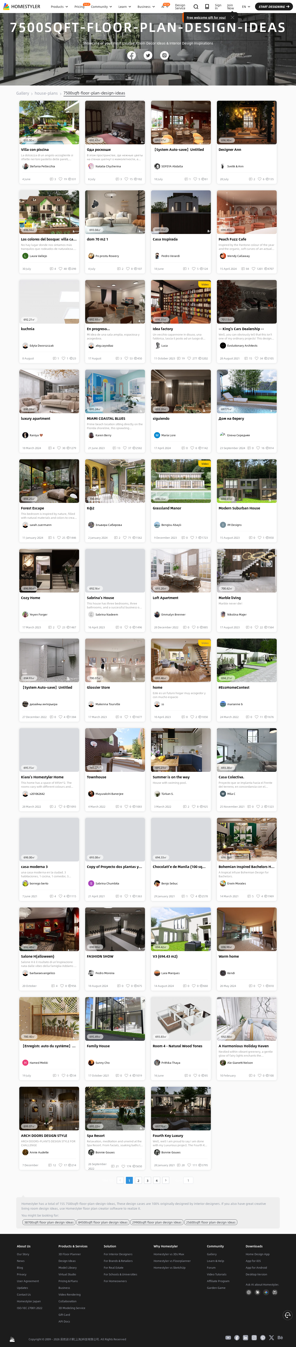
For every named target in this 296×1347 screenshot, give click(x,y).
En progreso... (98, 328)
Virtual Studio (67, 1274)
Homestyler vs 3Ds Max (169, 1254)
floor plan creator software (103, 1208)
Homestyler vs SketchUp (169, 1267)
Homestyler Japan (29, 1301)
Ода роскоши (99, 149)
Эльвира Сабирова (108, 525)
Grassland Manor (167, 508)
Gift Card (64, 1314)
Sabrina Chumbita (106, 883)
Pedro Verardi (170, 256)
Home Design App (258, 1254)
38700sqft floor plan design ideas (49, 1222)
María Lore (168, 435)
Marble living (230, 597)
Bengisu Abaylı (170, 525)
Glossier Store (98, 687)
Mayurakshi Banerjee (109, 794)
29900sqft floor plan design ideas (157, 1222)
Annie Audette (38, 1152)
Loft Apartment (165, 597)
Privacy (21, 1274)
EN (244, 6)
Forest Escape (32, 508)
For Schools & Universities (120, 1274)
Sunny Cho (102, 1062)
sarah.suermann (40, 525)
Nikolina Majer (236, 614)
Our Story (23, 1254)
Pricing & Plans (68, 1281)
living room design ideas (39, 1208)
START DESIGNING (272, 6)
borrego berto (38, 883)
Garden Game (216, 1288)
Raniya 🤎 (35, 435)
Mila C (230, 794)
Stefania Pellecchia (41, 166)
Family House (98, 1046)
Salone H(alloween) (37, 956)
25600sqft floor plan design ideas (211, 1222)
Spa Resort (96, 1135)
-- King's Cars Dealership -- (241, 328)
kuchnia (27, 328)
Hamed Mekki (38, 1062)
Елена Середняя (238, 435)
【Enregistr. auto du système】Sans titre (50, 1046)
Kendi (230, 973)
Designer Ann (230, 149)
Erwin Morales (236, 883)
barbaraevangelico (41, 973)
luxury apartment (35, 418)
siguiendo (161, 418)
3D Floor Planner (70, 1254)
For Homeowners (115, 1281)
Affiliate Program (218, 1281)
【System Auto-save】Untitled (178, 149)
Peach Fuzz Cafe (232, 239)
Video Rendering (70, 1294)
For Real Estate (114, 1267)
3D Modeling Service (72, 1308)
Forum (211, 1267)
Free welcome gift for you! (206, 17)
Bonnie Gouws (104, 1152)
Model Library (68, 1267)
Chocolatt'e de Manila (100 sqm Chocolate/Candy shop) (182, 866)
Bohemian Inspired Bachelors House (248, 866)
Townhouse (96, 777)
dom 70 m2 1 (97, 239)
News (20, 1261)
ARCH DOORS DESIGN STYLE (44, 1135)
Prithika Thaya (170, 1062)
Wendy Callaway (238, 256)
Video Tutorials (216, 1274)
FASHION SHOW (100, 956)
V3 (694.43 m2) (165, 956)
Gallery (22, 93)
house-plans (46, 93)
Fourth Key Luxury (168, 1135)
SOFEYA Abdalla (171, 166)
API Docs (64, 1321)
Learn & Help (215, 1261)
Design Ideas (67, 1261)
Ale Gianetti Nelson (239, 1062)
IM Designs (234, 525)
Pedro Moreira (104, 973)
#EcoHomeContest (234, 687)
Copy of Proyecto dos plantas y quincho (116, 866)
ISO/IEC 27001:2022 (29, 1308)
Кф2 (90, 508)
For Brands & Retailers (118, 1261)
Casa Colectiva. (231, 777)
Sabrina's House (100, 597)
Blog (20, 1267)
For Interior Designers (118, 1254)
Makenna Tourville (107, 704)
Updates (22, 1288)
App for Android (256, 1267)
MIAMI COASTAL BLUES (106, 418)
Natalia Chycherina (107, 166)
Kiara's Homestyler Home (42, 777)
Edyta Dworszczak (41, 345)
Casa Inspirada (165, 239)
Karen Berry (102, 435)
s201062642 (36, 794)
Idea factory (163, 328)
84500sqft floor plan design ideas (103, 1222)
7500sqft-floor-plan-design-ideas (94, 93)
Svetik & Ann (235, 166)
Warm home (229, 956)
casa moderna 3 (34, 866)
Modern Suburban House (239, 508)
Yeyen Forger (37, 614)
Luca (164, 345)
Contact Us (24, 1294)
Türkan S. (167, 794)
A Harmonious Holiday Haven (244, 1046)
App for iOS (253, 1261)
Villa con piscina (35, 149)
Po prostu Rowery (106, 256)
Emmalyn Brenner (172, 614)
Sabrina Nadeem (106, 614)
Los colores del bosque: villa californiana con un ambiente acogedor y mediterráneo (50, 239)
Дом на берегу (231, 418)
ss (162, 704)
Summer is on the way (171, 777)
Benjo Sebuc (169, 883)
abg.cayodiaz (103, 345)
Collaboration (67, 1301)
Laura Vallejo (37, 256)
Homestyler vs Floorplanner (172, 1261)
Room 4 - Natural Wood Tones (177, 1046)
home (157, 687)
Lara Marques (170, 973)
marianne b (234, 704)
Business (64, 1288)
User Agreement (28, 1281)
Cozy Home (30, 597)
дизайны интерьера (42, 704)
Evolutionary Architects (241, 345)
